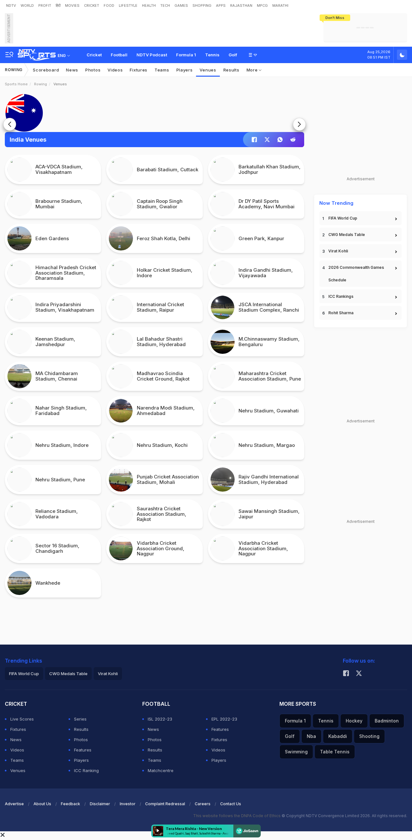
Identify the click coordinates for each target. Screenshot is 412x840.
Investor (128, 803)
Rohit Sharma (340, 312)
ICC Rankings (340, 296)
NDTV (11, 5)
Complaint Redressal (165, 803)
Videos (115, 69)
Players (81, 760)
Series (80, 719)
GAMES (181, 5)
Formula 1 (186, 54)
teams (161, 69)
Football (119, 54)
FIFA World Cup (342, 218)
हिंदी (58, 5)
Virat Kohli (338, 251)
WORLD (27, 5)
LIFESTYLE (128, 5)
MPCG (262, 5)
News (72, 69)
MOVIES (72, 5)
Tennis (212, 54)
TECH (165, 5)
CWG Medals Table (346, 234)
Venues (208, 69)
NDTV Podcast (151, 54)
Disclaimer (100, 803)
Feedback (70, 803)
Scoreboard (46, 69)
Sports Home (16, 84)
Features (82, 749)
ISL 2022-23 (160, 719)
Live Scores (22, 719)
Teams (17, 760)
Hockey (354, 720)
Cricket (94, 54)
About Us (42, 803)
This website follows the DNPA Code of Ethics (237, 815)
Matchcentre (160, 770)
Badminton (387, 720)
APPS (221, 5)
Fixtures (138, 69)
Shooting (369, 736)
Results (231, 69)
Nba (311, 736)
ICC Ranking (86, 770)
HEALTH (149, 5)
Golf (233, 54)
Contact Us (230, 803)
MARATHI (280, 5)
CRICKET (91, 5)
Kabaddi (337, 736)
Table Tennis (335, 751)
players (184, 69)
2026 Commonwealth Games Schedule (356, 273)
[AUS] (154, 112)
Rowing (14, 69)
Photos (92, 69)
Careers (203, 803)
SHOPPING (201, 5)
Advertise (14, 803)
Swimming (296, 751)
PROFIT (44, 5)
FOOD (109, 5)
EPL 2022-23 (224, 719)
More (253, 69)
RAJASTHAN (241, 5)
